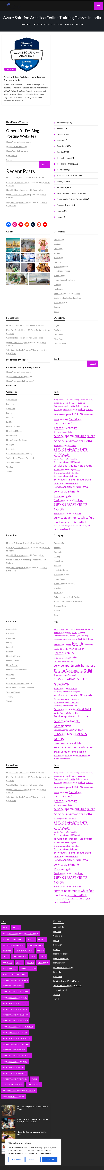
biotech (74, 403)
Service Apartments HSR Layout (67, 462)
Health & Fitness (64, 158)
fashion (81, 409)
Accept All (49, 1159)
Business (61, 128)
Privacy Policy (60, 343)
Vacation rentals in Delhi (74, 521)
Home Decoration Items (67, 175)
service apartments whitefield (74, 517)
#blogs (56, 400)
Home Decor (62, 170)
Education (10, 69)
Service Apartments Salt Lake (67, 513)
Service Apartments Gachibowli (65, 445)
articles (61, 400)
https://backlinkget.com (16, 146)
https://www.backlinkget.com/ (19, 376)
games (68, 415)
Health (77, 414)
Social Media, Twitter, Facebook (70, 199)
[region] (33, 1152)
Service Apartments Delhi (73, 441)
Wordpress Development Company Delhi (78, 526)
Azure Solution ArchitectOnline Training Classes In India (24, 78)
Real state (61, 187)
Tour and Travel (63, 205)
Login (56, 325)
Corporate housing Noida (64, 406)
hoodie (56, 419)
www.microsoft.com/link (62, 529)
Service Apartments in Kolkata (66, 476)
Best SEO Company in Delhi (62, 403)
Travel (60, 217)
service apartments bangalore (74, 436)
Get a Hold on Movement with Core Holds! (25, 190)
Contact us (58, 334)
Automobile (62, 122)
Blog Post (58, 339)
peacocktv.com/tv (65, 427)
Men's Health (76, 418)
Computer (61, 134)
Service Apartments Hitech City (65, 459)
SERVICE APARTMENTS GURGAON (71, 452)
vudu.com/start (59, 526)
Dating (60, 140)
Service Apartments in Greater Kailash (67, 473)
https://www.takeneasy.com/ (18, 142)
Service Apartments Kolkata (71, 486)
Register (57, 330)
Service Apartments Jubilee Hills (66, 483)
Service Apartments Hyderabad (67, 469)
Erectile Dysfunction (70, 409)
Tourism (60, 211)
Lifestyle (61, 181)
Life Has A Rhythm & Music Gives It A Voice (25, 177)
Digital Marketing (82, 406)
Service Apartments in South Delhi (72, 479)
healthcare (88, 414)
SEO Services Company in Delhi (63, 432)
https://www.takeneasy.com (18, 372)
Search (9, 160)
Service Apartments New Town (68, 500)
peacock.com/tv (64, 423)
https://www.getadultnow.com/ (20, 381)
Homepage (25, 24)
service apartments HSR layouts (73, 465)
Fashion (60, 152)
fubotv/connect (59, 415)
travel (57, 522)
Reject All (33, 1159)
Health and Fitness (65, 164)
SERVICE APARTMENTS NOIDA (70, 506)
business (81, 403)
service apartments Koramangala (67, 494)
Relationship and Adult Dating (69, 193)
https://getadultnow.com (17, 151)
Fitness (89, 409)
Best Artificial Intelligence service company (79, 400)
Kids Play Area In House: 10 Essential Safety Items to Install (32, 1120)
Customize (16, 1159)
